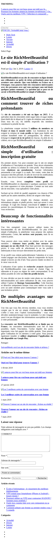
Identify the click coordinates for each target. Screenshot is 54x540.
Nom (4, 456)
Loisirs (9, 37)
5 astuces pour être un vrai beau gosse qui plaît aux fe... (24, 9)
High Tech (10, 35)
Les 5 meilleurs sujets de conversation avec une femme (25, 394)
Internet (9, 42)
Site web (4, 468)
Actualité (10, 44)
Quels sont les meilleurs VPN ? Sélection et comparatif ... (24, 14)
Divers (9, 47)
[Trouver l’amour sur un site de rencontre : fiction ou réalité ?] (27, 404)
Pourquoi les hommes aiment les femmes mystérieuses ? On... (26, 11)
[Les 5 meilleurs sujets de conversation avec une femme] (24, 389)
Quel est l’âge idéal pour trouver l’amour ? (20, 363)
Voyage (9, 39)
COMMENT (6, 434)
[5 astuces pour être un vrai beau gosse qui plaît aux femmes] (26, 372)
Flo (10, 69)
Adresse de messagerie (11, 460)
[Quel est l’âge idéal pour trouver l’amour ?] (19, 357)
